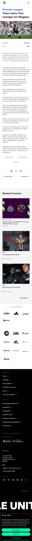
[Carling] (16, 342)
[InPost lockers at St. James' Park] (6, 342)
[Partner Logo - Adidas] (16, 312)
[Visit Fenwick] (25, 333)
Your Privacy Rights (16, 538)
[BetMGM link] (16, 333)
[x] (16, 171)
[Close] (29, 515)
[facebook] (11, 171)
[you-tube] (9, 480)
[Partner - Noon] (25, 312)
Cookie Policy (23, 525)
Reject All (16, 534)
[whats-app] (21, 171)
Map (3, 465)
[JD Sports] (6, 333)
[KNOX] (6, 312)
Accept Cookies (16, 530)
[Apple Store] (7, 441)
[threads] (22, 480)
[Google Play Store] (17, 441)
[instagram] (13, 480)
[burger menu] (28, 3)
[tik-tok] (4, 480)
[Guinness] (16, 350)
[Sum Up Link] (6, 320)
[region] (16, 527)
